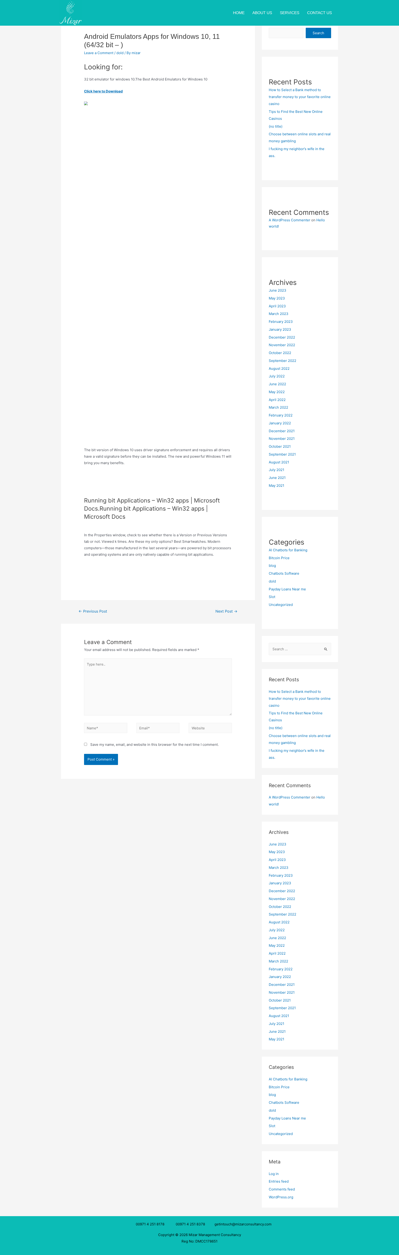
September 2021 (282, 454)
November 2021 (282, 438)
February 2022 (281, 415)
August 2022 (279, 368)
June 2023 (277, 290)
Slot (272, 597)
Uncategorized (281, 604)
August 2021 (279, 462)
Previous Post (93, 611)
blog (272, 565)
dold (120, 53)
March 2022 (278, 407)
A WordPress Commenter (289, 220)
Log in (274, 1174)
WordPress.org (281, 1197)
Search (318, 33)
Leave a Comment (98, 53)
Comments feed (282, 1189)
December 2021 (282, 431)
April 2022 (277, 400)
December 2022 (282, 337)
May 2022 (277, 392)
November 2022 (282, 345)
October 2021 (280, 446)
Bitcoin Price (279, 558)
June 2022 (277, 384)
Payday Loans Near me (287, 589)
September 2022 (282, 360)
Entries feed (279, 1181)
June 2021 (277, 477)
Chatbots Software (284, 573)
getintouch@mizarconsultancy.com (243, 1224)
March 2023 (278, 313)
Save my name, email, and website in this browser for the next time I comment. (154, 744)
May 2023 (277, 298)
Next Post (226, 611)
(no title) (275, 126)
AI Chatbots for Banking (288, 550)
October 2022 (280, 353)
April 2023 (277, 306)
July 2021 (276, 470)
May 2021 (276, 485)
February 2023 (281, 321)
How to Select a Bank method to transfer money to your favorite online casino (300, 97)
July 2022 (277, 376)
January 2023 (280, 329)
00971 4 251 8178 (151, 1224)
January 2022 (280, 423)
